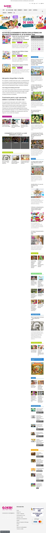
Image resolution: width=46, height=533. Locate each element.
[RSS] (39, 3)
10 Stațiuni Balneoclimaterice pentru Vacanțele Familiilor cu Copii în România (34, 282)
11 (33, 45)
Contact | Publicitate (20, 513)
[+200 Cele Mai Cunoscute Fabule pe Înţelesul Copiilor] (16, 158)
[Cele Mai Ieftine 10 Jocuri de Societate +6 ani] (37, 193)
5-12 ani (14, 42)
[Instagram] (33, 3)
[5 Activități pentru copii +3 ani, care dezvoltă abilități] (34, 347)
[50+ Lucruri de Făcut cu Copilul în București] (37, 119)
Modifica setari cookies (5, 531)
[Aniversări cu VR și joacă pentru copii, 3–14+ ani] (25, 122)
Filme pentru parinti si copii (39, 456)
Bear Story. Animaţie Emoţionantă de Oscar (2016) (39, 433)
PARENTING (10, 12)
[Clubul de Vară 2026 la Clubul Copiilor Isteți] (6, 55)
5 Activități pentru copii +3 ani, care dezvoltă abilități (34, 351)
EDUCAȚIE (4, 12)
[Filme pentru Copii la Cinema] (6, 68)
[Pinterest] (38, 3)
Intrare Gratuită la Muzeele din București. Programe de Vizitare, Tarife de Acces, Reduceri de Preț (40, 283)
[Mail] (36, 3)
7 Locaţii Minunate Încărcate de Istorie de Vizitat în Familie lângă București (34, 295)
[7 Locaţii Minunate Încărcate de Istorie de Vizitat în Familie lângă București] (34, 291)
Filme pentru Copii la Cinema (20, 64)
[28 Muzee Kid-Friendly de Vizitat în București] (41, 291)
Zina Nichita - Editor (34, 64)
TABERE (15, 10)
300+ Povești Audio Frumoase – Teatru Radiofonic (5, 162)
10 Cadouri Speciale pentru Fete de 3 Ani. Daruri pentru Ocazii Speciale (40, 387)
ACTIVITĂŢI (35, 10)
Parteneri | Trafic (20, 517)
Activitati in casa (39, 470)
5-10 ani (14, 55)
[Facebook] (29, 3)
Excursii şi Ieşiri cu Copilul (35, 74)
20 (37, 47)
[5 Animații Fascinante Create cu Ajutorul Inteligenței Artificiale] (33, 409)
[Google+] (31, 3)
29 (35, 41)
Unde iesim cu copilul (36, 273)
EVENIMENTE (20, 10)
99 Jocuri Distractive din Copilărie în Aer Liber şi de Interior (25, 162)
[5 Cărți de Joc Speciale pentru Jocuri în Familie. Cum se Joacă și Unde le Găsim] (37, 217)
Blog (37, 488)
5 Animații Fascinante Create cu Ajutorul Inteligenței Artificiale (39, 409)
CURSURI (25, 10)
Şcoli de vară (20, 42)
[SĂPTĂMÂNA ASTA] (24, 139)
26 (35, 49)
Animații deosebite (36, 406)
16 (42, 45)
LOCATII (30, 10)
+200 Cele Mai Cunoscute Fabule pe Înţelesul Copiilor (15, 162)
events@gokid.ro (11, 513)
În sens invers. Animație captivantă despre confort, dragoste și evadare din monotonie (40, 417)
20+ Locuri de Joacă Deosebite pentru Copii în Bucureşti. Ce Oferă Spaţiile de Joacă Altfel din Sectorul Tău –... (34, 307)
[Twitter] (41, 3)
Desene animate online (39, 412)
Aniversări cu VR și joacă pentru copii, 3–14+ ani (24, 126)
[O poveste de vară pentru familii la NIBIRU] (6, 122)
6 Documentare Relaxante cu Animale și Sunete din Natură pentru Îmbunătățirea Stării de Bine (39, 461)
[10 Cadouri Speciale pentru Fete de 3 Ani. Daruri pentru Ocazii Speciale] (41, 382)
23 (42, 47)
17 (31, 47)
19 (35, 47)
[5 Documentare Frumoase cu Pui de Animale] (33, 453)
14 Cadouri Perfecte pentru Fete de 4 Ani (33, 386)
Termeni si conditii (20, 528)
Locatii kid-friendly (7, 116)
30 (37, 41)
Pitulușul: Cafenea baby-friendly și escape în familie (16, 126)
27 (31, 41)
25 (33, 49)
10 (31, 45)
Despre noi (19, 512)
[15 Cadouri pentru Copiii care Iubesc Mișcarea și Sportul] (37, 170)
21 (39, 47)
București (25, 42)
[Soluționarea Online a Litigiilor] (37, 514)
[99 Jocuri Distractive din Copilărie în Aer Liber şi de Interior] (25, 158)
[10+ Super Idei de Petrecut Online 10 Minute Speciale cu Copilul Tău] (33, 484)
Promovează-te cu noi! (21, 515)
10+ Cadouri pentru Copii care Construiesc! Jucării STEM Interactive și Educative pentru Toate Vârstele (40, 399)
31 (39, 41)
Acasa (18, 510)
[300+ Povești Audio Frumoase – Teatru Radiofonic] (6, 158)
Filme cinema (20, 67)
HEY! (3, 10)
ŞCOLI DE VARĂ (10, 10)
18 (33, 47)
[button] (42, 11)
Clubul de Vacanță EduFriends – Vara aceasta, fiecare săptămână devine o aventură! (20, 38)
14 (39, 45)
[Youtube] (43, 3)
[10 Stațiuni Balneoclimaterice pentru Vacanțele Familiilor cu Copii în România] (34, 278)
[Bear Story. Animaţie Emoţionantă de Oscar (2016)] (33, 433)
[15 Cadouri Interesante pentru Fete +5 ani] (37, 240)
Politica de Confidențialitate (22, 527)
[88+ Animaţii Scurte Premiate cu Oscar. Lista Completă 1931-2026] (33, 425)
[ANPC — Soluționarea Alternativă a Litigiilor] (37, 509)
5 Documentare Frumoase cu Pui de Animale (39, 453)
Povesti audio (33, 329)
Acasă (3, 30)
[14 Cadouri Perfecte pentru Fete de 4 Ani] (34, 382)
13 (37, 45)
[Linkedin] (34, 3)
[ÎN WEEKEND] (15, 139)
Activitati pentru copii (7, 152)
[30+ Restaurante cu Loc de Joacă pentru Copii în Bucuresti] (41, 302)
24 (31, 49)
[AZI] (6, 139)
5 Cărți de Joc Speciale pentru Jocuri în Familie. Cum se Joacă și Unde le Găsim (37, 208)
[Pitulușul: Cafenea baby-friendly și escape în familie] (16, 122)
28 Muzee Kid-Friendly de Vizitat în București (41, 294)
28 (33, 41)
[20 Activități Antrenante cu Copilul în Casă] (33, 469)
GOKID (32, 90)
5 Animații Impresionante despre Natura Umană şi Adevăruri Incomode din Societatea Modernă (40, 441)
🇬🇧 (14, 12)
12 (35, 45)
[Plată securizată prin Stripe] (37, 520)
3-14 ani (14, 67)
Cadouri (32, 174)
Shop (17, 525)
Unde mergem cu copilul (35, 148)
